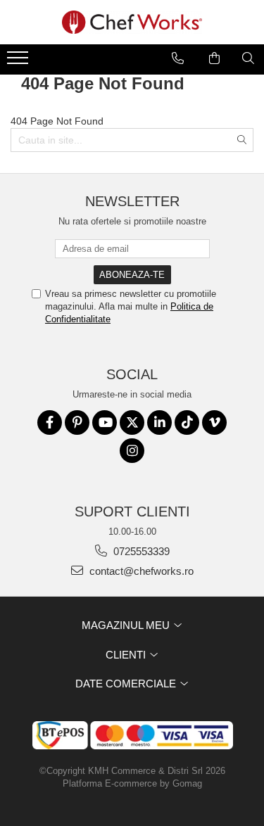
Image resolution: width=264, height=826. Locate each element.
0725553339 (140, 551)
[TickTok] (187, 422)
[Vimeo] (214, 422)
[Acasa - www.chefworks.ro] (132, 22)
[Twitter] (132, 422)
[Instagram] (132, 450)
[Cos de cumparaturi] (214, 58)
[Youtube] (104, 422)
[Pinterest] (77, 422)
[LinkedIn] (159, 422)
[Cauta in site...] (248, 58)
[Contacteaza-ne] (178, 58)
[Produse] (19, 61)
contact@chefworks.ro (140, 571)
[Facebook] (49, 422)
